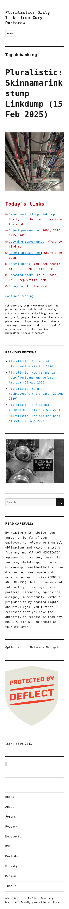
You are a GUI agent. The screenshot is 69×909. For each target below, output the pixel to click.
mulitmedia (42, 325)
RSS (8, 846)
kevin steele (50, 321)
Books (9, 797)
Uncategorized (42, 305)
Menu (10, 33)
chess (8, 313)
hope (28, 321)
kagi (36, 321)
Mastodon (12, 856)
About (9, 806)
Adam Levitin (27, 309)
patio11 (57, 325)
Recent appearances (25, 252)
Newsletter (14, 836)
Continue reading (19, 296)
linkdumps (25, 325)
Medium (10, 876)
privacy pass (13, 329)
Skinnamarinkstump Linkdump (32, 214)
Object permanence (24, 230)
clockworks (22, 313)
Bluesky (11, 866)
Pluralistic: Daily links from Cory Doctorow (27, 17)
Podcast (11, 826)
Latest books (19, 264)
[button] (34, 461)
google (25, 317)
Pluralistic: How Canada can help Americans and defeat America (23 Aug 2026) (33, 377)
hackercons (39, 317)
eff (16, 317)
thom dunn (42, 329)
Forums (10, 816)
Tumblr (10, 886)
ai (40, 309)
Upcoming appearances (26, 241)
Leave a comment (34, 333)
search (29, 329)
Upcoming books (21, 275)
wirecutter (12, 333)
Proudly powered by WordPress (40, 902)
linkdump (11, 325)
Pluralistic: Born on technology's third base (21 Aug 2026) (36, 393)
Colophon (16, 286)
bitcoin (50, 309)
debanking (38, 313)
